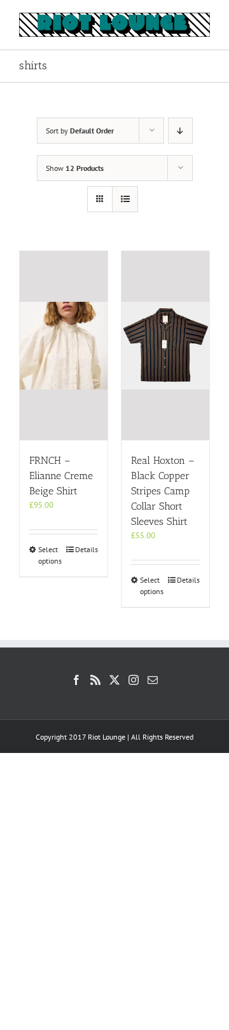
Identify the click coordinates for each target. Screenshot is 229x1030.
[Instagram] (133, 680)
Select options (50, 555)
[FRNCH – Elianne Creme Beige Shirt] (64, 345)
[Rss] (95, 680)
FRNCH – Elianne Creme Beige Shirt (61, 475)
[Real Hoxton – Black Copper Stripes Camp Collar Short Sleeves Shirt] (165, 345)
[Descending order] (180, 131)
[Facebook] (76, 680)
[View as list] (125, 199)
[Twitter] (114, 680)
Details (86, 549)
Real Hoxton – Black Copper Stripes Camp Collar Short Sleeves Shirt (163, 490)
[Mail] (153, 680)
